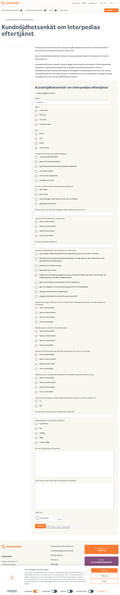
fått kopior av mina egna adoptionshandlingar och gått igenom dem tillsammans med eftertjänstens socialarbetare (71, 259)
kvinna (41, 134)
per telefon (43, 190)
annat (41, 143)
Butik (52, 10)
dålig (41, 438)
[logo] (26, 547)
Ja (40, 401)
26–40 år (42, 120)
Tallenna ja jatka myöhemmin (59, 527)
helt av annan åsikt (46, 236)
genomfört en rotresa (47, 270)
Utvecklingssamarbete (34, 10)
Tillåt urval (104, 576)
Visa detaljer (101, 591)
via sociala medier (46, 171)
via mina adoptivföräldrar (48, 157)
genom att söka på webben (49, 162)
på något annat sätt (46, 180)
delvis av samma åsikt (47, 226)
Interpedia (92, 3)
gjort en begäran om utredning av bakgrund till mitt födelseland (63, 287)
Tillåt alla (104, 570)
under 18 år (43, 110)
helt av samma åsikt (46, 222)
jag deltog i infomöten (47, 204)
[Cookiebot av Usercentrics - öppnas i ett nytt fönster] (12, 591)
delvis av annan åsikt (47, 231)
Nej (40, 406)
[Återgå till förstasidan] (11, 3)
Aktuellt (84, 3)
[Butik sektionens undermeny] (56, 10)
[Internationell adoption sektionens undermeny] (21, 10)
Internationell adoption (10, 10)
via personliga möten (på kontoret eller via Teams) (58, 199)
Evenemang (76, 3)
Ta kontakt (64, 10)
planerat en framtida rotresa (50, 266)
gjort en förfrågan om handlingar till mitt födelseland (59, 282)
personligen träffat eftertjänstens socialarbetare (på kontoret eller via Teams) (69, 254)
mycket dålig (44, 442)
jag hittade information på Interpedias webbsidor (58, 166)
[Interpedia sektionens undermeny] (97, 3)
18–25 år (42, 115)
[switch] (54, 591)
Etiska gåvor (57, 555)
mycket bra (43, 424)
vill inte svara (44, 148)
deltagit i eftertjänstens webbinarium (53, 292)
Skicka (41, 526)
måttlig (42, 433)
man (41, 138)
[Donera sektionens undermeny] (116, 10)
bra (40, 428)
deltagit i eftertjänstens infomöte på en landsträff (58, 296)
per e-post (43, 194)
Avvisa (104, 581)
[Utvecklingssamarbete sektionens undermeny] (45, 10)
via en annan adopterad (48, 176)
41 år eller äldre (45, 124)
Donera (109, 10)
